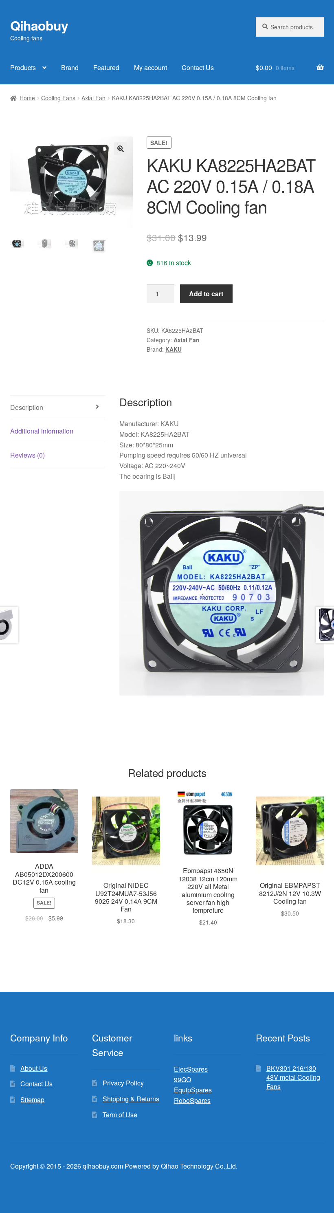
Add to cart (206, 293)
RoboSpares (192, 1100)
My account (150, 67)
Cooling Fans (58, 98)
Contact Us (198, 67)
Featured (106, 67)
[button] (120, 148)
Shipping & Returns (131, 1098)
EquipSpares (193, 1089)
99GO (182, 1079)
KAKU (173, 349)
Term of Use (120, 1114)
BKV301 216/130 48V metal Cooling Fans (293, 1077)
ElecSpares (191, 1069)
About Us (33, 1068)
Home (27, 98)
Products (23, 67)
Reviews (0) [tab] (27, 455)
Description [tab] (26, 407)
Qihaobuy (39, 25)
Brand (70, 67)
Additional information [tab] (41, 431)
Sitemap (32, 1099)
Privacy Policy (123, 1083)
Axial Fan (93, 98)
